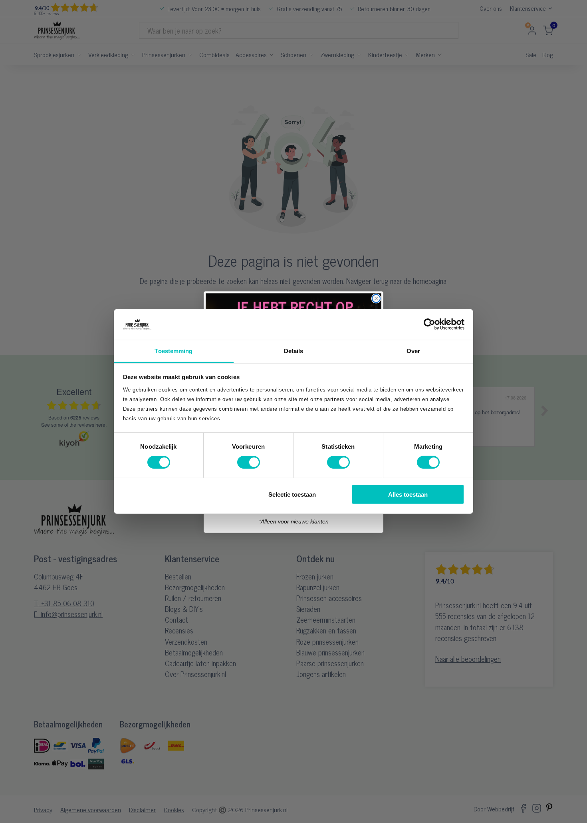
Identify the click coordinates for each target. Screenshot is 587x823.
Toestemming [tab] (173, 351)
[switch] (248, 462)
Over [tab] (413, 351)
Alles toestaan (408, 494)
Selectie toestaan (292, 494)
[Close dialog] (376, 298)
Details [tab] (293, 351)
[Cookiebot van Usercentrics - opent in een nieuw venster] (429, 324)
